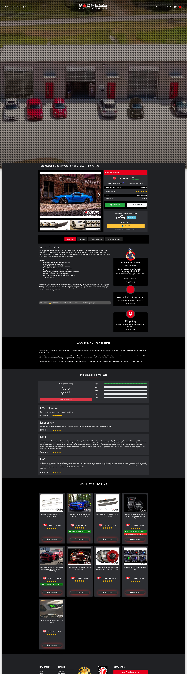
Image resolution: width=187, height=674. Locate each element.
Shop (8, 7)
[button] (99, 195)
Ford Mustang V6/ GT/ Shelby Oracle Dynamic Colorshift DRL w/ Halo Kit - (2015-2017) (51, 569)
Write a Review (66, 399)
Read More (130, 304)
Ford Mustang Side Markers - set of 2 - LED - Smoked (107, 515)
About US (61, 671)
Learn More (131, 217)
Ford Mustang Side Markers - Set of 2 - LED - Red (79, 568)
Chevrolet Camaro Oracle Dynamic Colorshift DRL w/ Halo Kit (79, 515)
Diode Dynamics (142, 195)
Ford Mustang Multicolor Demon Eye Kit (135, 568)
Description (70, 239)
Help (159, 7)
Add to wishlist (137, 205)
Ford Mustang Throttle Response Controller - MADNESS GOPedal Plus (135, 516)
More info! (143, 187)
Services (17, 7)
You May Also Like (96, 239)
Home (41, 671)
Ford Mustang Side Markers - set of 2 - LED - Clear (52, 515)
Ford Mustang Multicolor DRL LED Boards (52, 621)
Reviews (82, 239)
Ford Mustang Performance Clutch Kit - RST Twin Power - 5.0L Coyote (107, 568)
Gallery (27, 7)
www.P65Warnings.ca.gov (87, 303)
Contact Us (61, 673)
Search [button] (168, 7)
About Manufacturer (114, 239)
